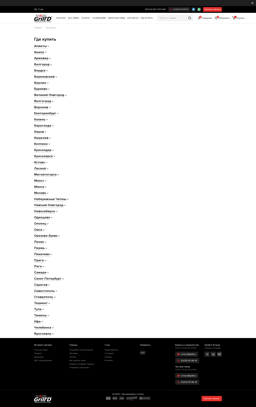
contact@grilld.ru (188, 354)
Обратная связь (116, 18)
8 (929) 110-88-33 (180, 9)
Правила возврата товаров (81, 364)
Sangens (38, 353)
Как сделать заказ (77, 360)
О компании (99, 18)
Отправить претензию (79, 368)
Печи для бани (40, 350)
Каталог (61, 18)
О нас (40, 9)
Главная (37, 27)
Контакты (132, 18)
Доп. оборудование (43, 360)
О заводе (109, 353)
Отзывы (108, 357)
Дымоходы (38, 357)
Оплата (85, 18)
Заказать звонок (212, 9)
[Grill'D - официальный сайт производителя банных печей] (43, 398)
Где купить (147, 18)
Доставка (73, 18)
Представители (111, 350)
